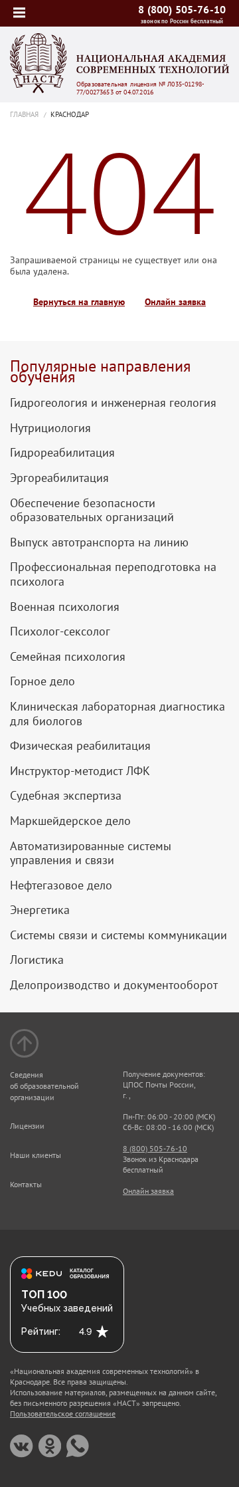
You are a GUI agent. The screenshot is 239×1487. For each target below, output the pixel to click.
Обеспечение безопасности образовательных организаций (92, 510)
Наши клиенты (35, 1155)
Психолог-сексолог (60, 631)
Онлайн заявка (175, 302)
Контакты (26, 1184)
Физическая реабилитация (80, 746)
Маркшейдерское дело (70, 821)
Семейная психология (67, 656)
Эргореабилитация (59, 478)
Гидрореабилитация (62, 452)
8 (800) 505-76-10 (182, 9)
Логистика (37, 960)
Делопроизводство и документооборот (114, 985)
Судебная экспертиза (65, 795)
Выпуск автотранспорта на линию (99, 542)
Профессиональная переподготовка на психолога (113, 574)
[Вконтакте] (21, 1446)
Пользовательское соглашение (63, 1414)
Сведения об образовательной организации (44, 1086)
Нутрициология (50, 428)
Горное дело (42, 681)
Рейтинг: (40, 1331)
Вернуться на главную (79, 302)
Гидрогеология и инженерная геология (113, 403)
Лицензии (27, 1126)
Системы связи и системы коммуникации (118, 935)
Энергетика (40, 910)
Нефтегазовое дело (61, 885)
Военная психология (65, 607)
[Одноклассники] (49, 1446)
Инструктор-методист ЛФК (80, 771)
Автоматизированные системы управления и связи (90, 853)
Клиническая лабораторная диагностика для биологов (117, 713)
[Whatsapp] (77, 1446)
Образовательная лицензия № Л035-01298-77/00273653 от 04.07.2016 (140, 88)
